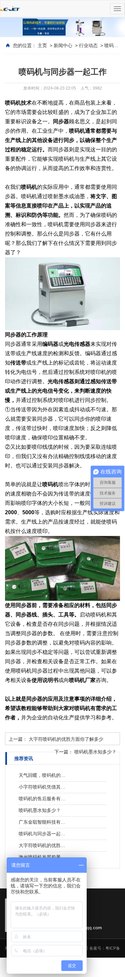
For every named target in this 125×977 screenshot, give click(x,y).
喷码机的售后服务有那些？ (42, 798)
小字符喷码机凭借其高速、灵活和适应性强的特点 (42, 787)
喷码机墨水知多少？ (95, 751)
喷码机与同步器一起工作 (42, 833)
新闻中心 (63, 45)
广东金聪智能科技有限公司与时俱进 (42, 822)
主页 (42, 45)
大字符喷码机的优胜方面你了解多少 (66, 739)
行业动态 (88, 45)
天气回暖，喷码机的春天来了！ (42, 775)
